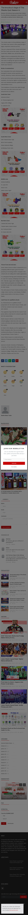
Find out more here (13, 910)
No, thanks (14, 466)
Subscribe (14, 463)
